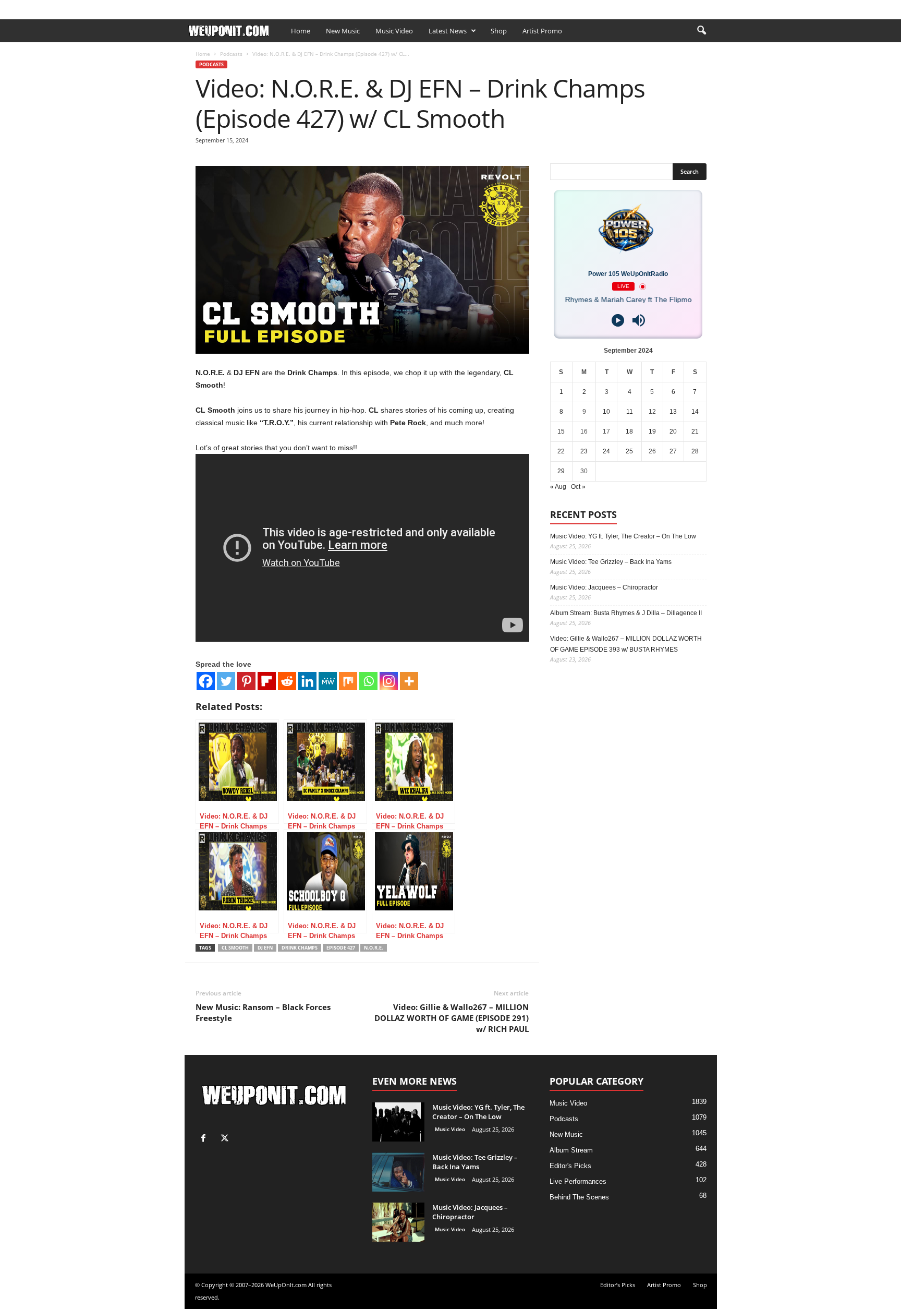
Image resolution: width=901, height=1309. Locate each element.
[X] (709, 7)
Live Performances (578, 1181)
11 (629, 411)
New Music (343, 30)
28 (695, 451)
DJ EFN (265, 947)
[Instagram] (389, 681)
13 (673, 411)
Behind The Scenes (579, 1197)
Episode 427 (340, 947)
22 (561, 451)
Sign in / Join (205, 7)
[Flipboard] (267, 681)
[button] (701, 30)
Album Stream (571, 1150)
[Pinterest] (246, 681)
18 (629, 431)
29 (561, 471)
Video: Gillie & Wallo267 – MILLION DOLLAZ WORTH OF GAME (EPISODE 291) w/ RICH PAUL (451, 1018)
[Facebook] (693, 7)
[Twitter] (226, 681)
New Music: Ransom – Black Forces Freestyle (263, 1012)
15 (561, 431)
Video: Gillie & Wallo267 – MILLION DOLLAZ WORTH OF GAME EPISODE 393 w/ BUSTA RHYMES (626, 644)
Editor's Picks (570, 1166)
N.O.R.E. (373, 947)
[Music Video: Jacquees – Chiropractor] (398, 1222)
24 (606, 451)
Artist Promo (307, 7)
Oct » (578, 486)
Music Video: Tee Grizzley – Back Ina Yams (611, 562)
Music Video (394, 30)
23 (584, 451)
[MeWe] (328, 681)
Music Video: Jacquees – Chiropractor (604, 587)
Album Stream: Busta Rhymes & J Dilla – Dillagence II (626, 613)
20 (673, 431)
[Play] (618, 320)
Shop (345, 7)
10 (606, 411)
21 (695, 431)
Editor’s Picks (256, 7)
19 (652, 431)
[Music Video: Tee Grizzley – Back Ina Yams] (398, 1172)
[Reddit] (287, 681)
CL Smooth (235, 947)
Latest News (448, 30)
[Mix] (348, 681)
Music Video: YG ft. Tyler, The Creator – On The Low (623, 536)
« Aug (558, 486)
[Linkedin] (307, 681)
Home (300, 30)
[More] (409, 681)
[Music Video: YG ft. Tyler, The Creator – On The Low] (398, 1122)
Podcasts (231, 53)
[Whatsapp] (368, 681)
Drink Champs (300, 947)
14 (695, 411)
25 (629, 451)
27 (673, 451)
